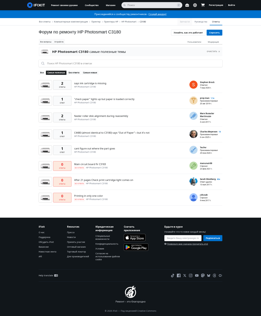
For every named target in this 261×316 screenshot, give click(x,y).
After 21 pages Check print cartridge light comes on (103, 180)
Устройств (58, 42)
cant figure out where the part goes (94, 148)
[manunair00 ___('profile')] (193, 166)
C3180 (143, 21)
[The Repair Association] (220, 275)
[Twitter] (185, 275)
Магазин (110, 5)
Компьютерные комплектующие (71, 21)
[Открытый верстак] (187, 5)
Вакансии (44, 246)
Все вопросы (45, 42)
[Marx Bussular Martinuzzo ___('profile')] (193, 116)
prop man (204, 98)
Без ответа (74, 72)
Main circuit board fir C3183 (90, 164)
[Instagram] (191, 275)
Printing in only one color (88, 195)
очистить (212, 51)
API (40, 256)
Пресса (70, 232)
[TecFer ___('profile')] (193, 150)
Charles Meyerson (209, 131)
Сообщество (92, 5)
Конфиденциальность (106, 243)
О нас (42, 232)
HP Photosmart (128, 21)
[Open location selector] (195, 5)
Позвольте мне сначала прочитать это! (187, 243)
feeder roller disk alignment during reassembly (101, 116)
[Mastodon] (203, 275)
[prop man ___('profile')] (193, 100)
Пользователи (194, 42)
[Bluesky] (208, 275)
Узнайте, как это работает (188, 32)
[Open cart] (203, 5)
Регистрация (216, 5)
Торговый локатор (76, 251)
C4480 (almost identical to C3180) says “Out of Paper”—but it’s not (112, 132)
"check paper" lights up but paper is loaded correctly (104, 99)
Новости (71, 237)
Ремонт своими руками (64, 5)
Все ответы (45, 21)
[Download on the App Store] (135, 237)
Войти (231, 5)
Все (42, 72)
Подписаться (213, 238)
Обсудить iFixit (46, 242)
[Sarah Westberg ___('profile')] (193, 181)
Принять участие (76, 242)
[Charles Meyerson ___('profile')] (193, 134)
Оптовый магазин (76, 246)
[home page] (36, 5)
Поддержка (44, 237)
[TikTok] (172, 275)
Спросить (214, 32)
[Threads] (214, 275)
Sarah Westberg (208, 179)
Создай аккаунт (157, 14)
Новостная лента (47, 251)
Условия (99, 248)
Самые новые (90, 72)
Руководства (201, 21)
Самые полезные (56, 72)
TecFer (203, 147)
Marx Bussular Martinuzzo (207, 115)
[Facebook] (178, 275)
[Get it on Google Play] (136, 247)
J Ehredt (204, 195)
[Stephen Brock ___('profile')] (193, 85)
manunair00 (206, 163)
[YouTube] (197, 275)
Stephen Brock (207, 82)
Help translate (46, 275)
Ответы (216, 21)
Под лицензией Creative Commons (138, 310)
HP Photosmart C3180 (85, 86)
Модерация (213, 42)
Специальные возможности (102, 237)
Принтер (96, 21)
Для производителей (78, 256)
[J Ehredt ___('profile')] (193, 197)
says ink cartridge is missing (90, 83)
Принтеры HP (111, 21)
